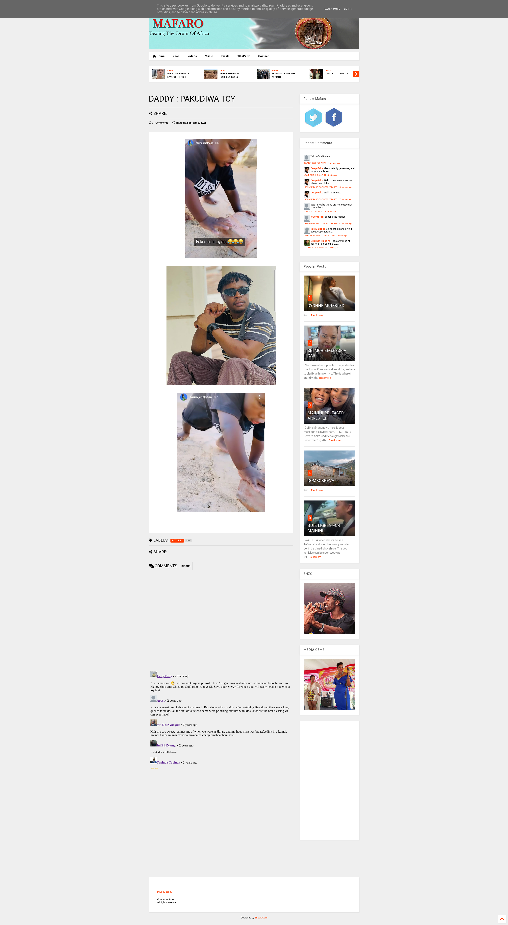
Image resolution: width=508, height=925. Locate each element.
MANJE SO (225, 73)
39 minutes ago (345, 223)
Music (209, 56)
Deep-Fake (317, 168)
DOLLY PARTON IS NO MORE (178, 75)
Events (225, 56)
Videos (192, 56)
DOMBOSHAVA (321, 480)
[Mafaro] (254, 47)
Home (160, 56)
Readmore (317, 315)
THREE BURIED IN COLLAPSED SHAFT (335, 75)
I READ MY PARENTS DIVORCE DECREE (283, 75)
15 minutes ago (345, 187)
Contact (263, 56)
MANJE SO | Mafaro (312, 211)
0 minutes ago (334, 163)
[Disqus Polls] (221, 619)
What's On (244, 56)
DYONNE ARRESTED (326, 305)
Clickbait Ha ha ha (320, 241)
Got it (348, 9)
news (170, 70)
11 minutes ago (330, 175)
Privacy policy (164, 891)
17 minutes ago (345, 199)
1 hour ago (342, 235)
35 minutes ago (329, 211)
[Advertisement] (329, 780)
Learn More (332, 9)
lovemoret (317, 216)
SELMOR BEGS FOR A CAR (315, 163)
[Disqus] (221, 718)
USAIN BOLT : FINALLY (313, 175)
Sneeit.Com (261, 917)
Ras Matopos (318, 229)
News (176, 56)
